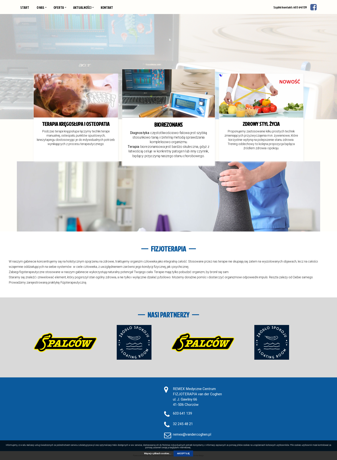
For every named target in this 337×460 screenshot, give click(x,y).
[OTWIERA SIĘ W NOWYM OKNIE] (65, 342)
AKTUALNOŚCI (82, 7)
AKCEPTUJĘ (183, 453)
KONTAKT (107, 7)
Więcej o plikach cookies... (157, 453)
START (24, 7)
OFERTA (59, 7)
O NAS (40, 7)
